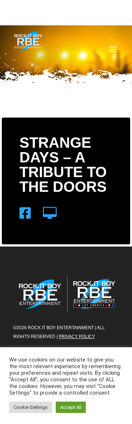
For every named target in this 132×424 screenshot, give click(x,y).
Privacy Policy (77, 336)
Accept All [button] (70, 407)
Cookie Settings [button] (31, 407)
